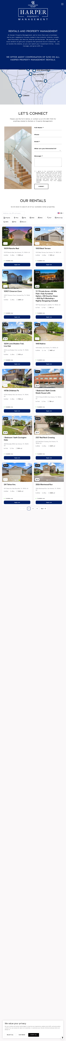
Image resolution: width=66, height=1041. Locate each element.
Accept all (33, 1034)
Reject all (10, 1034)
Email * (37, 141)
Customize (22, 1034)
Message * (38, 156)
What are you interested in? (45, 148)
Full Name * (39, 127)
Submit (41, 186)
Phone (36, 134)
